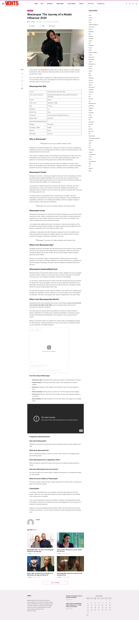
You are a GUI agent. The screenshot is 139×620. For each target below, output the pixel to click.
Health (81, 3)
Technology (91, 149)
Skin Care (91, 131)
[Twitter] (22, 77)
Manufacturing (92, 103)
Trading (90, 152)
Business (50, 3)
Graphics (91, 80)
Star (90, 145)
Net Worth (91, 112)
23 (110, 607)
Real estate (91, 122)
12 (95, 605)
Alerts (90, 20)
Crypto (90, 47)
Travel (90, 156)
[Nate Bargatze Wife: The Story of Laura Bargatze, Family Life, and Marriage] (40, 540)
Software (91, 140)
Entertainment (92, 64)
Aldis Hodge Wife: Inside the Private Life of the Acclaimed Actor (69, 574)
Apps (90, 22)
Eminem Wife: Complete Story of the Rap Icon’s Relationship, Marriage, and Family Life (40, 574)
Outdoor (91, 117)
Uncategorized (92, 161)
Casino (90, 40)
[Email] (22, 88)
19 (95, 607)
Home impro (60, 3)
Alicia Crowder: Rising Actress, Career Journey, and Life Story (69, 550)
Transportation (92, 154)
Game (90, 75)
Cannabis (91, 38)
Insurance (91, 91)
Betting (90, 29)
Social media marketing (94, 138)
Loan (90, 101)
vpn (89, 166)
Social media (71, 3)
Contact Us (100, 3)
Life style (90, 3)
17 (87, 607)
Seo (89, 126)
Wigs (90, 170)
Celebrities (91, 45)
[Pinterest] (22, 80)
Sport (90, 142)
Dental (90, 50)
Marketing (91, 105)
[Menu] (3, 3)
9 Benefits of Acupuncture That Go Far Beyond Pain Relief (74, 596)
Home (36, 3)
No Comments (48, 21)
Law (90, 96)
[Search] (136, 3)
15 (106, 605)
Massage (91, 108)
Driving (90, 54)
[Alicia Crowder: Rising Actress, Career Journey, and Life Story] (70, 540)
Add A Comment (55, 582)
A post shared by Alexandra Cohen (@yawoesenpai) (49, 370)
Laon (90, 94)
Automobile (91, 27)
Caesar (33, 21)
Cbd (90, 43)
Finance (90, 68)
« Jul (87, 615)
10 (87, 605)
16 (109, 605)
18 (91, 607)
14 (102, 605)
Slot (89, 133)
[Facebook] (22, 73)
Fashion (90, 66)
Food (90, 73)
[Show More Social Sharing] (58, 26)
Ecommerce (91, 57)
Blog (90, 33)
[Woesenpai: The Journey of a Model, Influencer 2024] (55, 47)
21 (102, 607)
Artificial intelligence (93, 24)
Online (90, 115)
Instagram (91, 89)
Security (91, 124)
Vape (90, 163)
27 (98, 610)
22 (106, 607)
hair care (91, 82)
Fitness (90, 71)
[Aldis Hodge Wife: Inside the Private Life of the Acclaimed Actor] (70, 563)
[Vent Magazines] (11, 3)
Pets (90, 119)
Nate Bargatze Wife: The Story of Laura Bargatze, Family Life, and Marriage (40, 550)
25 (91, 610)
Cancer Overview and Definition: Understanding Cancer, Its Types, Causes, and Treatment (74, 605)
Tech (41, 3)
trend (90, 159)
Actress (90, 17)
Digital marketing (93, 52)
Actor (90, 15)
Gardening (91, 78)
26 (95, 610)
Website (91, 168)
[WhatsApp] (22, 84)
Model (90, 110)
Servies (90, 129)
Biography (30, 10)
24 (88, 610)
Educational (91, 59)
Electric (90, 61)
